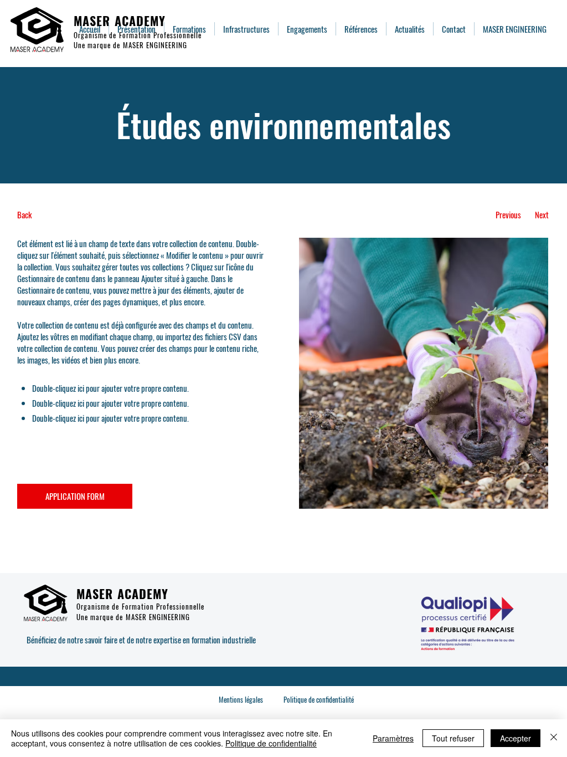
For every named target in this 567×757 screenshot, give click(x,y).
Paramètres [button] (393, 738)
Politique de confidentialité (271, 743)
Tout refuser (453, 738)
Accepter (515, 738)
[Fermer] (553, 738)
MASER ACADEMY (120, 20)
